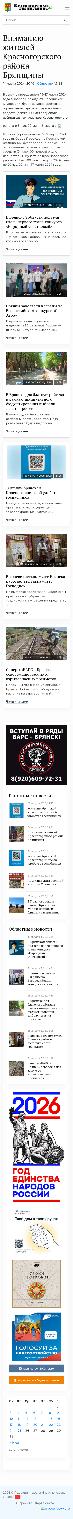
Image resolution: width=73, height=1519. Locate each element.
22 (51, 1425)
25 (19, 1431)
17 (11, 1425)
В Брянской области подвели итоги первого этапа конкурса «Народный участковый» (34, 222)
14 (42, 1419)
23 (59, 1425)
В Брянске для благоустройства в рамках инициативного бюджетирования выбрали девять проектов (35, 401)
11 (19, 1419)
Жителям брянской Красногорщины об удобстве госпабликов (33, 492)
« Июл (14, 1442)
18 (19, 1425)
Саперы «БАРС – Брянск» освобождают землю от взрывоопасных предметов (31, 674)
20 (35, 1425)
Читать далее (17, 249)
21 (42, 1425)
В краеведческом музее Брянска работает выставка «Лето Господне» (35, 581)
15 (50, 1419)
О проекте (24, 1503)
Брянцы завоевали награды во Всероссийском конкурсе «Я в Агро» (34, 310)
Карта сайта (44, 1503)
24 (11, 1431)
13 (35, 1419)
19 (27, 1425)
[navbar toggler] (67, 8)
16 (58, 1419)
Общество (45, 83)
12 (27, 1419)
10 (11, 1419)
